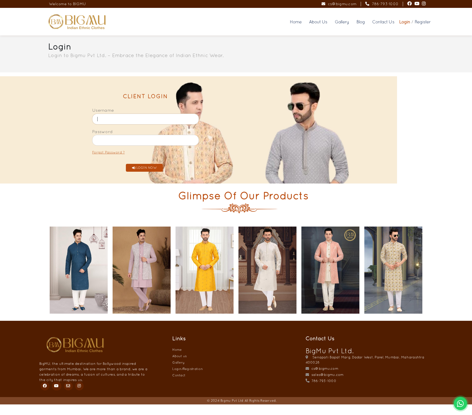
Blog (360, 21)
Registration (193, 369)
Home (296, 21)
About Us (318, 21)
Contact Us (383, 21)
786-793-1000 (383, 4)
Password (102, 131)
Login (404, 21)
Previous (43, 272)
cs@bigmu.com (340, 4)
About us (179, 356)
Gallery (342, 21)
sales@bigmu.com (327, 375)
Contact (178, 375)
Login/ (177, 369)
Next (428, 272)
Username (103, 110)
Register (423, 21)
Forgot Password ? (108, 152)
